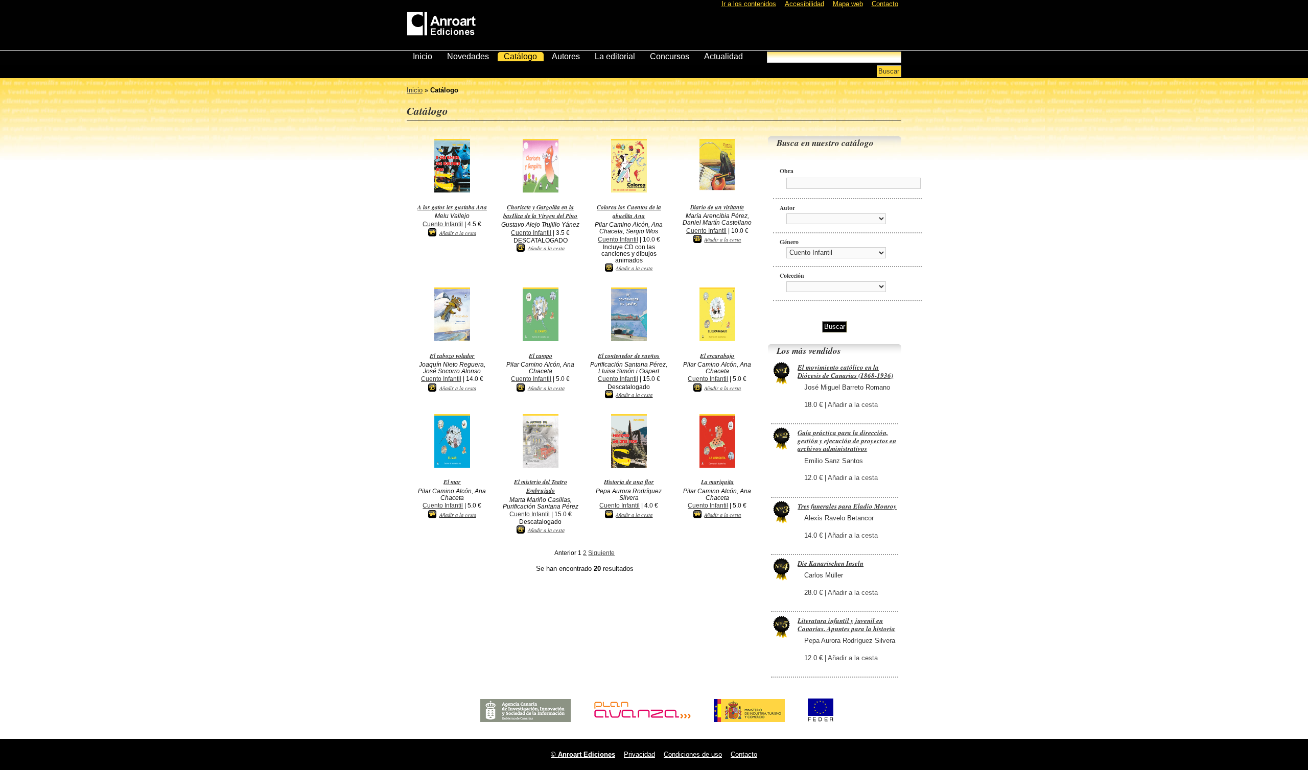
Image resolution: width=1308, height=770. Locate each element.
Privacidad (639, 754)
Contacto (885, 4)
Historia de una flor (629, 481)
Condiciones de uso (693, 754)
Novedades (468, 56)
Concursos (669, 56)
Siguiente (601, 553)
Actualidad (723, 56)
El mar (452, 481)
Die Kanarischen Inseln (830, 563)
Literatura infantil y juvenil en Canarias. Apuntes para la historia (846, 624)
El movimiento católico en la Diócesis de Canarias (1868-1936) (845, 371)
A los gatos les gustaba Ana (452, 207)
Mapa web (848, 4)
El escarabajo (717, 355)
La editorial (615, 56)
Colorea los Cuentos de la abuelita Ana (629, 211)
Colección (792, 275)
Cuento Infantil (443, 224)
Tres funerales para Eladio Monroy (847, 506)
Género (789, 241)
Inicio (422, 56)
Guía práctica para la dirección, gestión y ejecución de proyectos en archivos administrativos (847, 440)
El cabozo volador (452, 355)
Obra (786, 170)
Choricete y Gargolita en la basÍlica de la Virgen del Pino (540, 211)
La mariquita (717, 481)
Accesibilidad (804, 4)
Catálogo (520, 56)
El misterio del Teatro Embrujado (540, 486)
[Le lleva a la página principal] (441, 22)
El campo (540, 355)
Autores (566, 56)
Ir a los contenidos (748, 4)
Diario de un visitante (717, 207)
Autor (787, 207)
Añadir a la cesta (457, 232)
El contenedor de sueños (629, 355)
